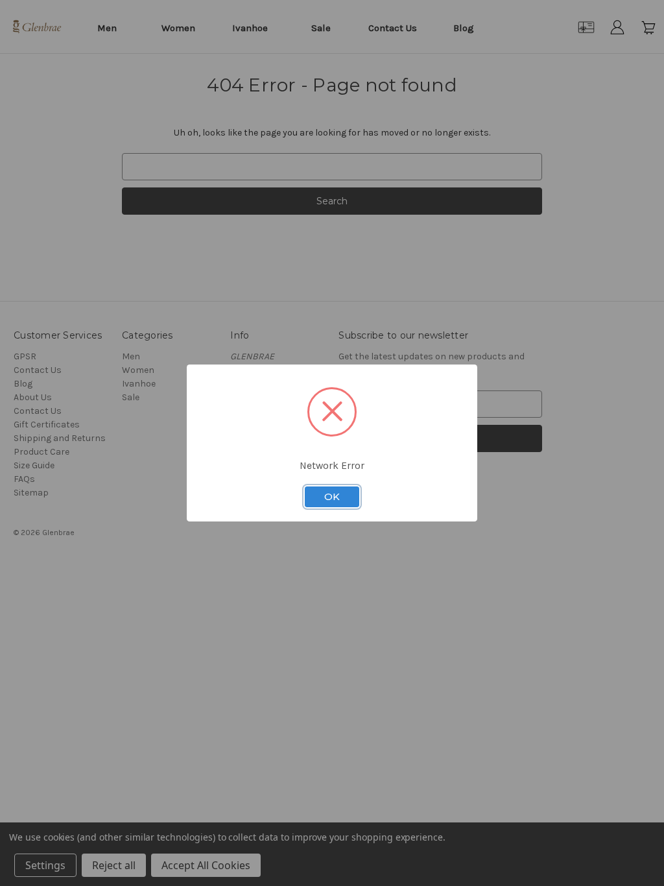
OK (332, 497)
